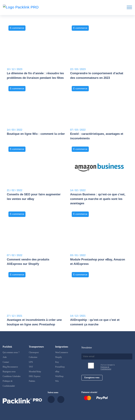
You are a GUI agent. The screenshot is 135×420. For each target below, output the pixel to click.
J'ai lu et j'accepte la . (108, 367)
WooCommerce (61, 352)
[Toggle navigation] (129, 7)
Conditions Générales (12, 376)
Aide (5, 357)
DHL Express (34, 376)
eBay (57, 371)
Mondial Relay (35, 371)
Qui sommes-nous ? (11, 352)
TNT (31, 367)
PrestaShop (60, 367)
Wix (57, 381)
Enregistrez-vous (91, 377)
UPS (31, 362)
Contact (6, 362)
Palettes (32, 381)
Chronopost (34, 352)
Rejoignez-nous (9, 371)
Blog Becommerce (10, 367)
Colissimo (33, 357)
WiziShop (59, 376)
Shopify (58, 357)
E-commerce (17, 28)
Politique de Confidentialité (106, 368)
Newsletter (86, 347)
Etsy (57, 362)
